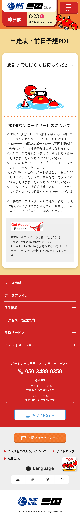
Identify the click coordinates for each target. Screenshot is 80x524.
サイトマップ (65, 451)
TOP (70, 464)
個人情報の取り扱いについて (27, 451)
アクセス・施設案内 (19, 320)
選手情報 (11, 308)
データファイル (16, 295)
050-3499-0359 (43, 371)
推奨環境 (14, 458)
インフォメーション (19, 345)
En (18, 479)
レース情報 (12, 283)
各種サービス (14, 333)
